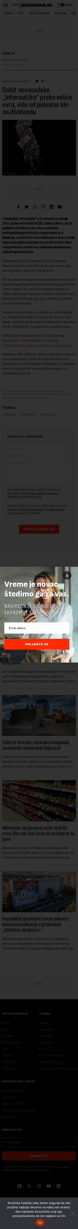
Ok (40, 1222)
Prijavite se (37, 644)
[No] (72, 1213)
